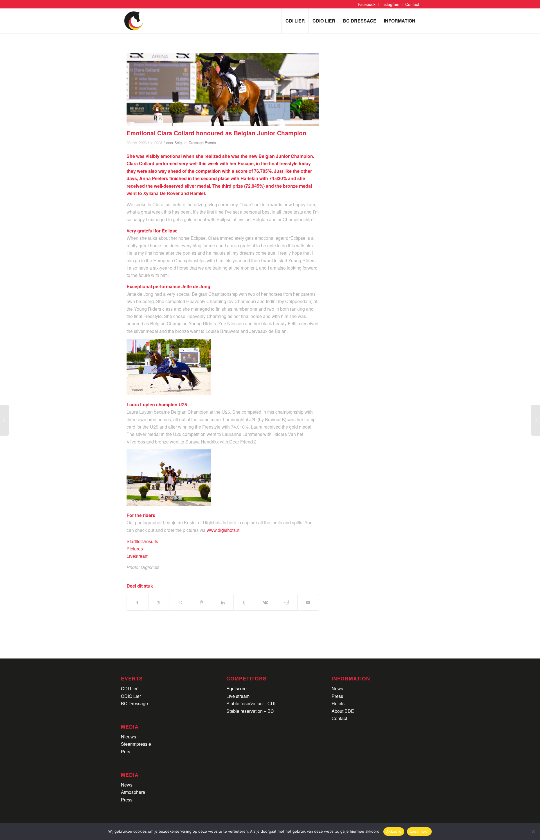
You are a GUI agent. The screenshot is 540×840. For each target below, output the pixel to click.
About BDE (343, 711)
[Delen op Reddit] (286, 602)
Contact (339, 718)
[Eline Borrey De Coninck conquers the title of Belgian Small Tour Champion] (535, 420)
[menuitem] (367, 4)
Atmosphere (133, 792)
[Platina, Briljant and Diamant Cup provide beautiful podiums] (4, 420)
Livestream (137, 556)
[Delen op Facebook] (137, 602)
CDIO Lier (131, 696)
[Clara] (223, 89)
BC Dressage (134, 703)
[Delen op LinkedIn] (222, 602)
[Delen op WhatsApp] (180, 602)
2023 (158, 142)
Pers (125, 751)
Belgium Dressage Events (195, 142)
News (126, 784)
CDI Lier (129, 688)
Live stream (237, 696)
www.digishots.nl (223, 530)
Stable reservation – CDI (250, 703)
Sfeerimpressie (136, 744)
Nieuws (128, 736)
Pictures (135, 548)
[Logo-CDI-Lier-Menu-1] (133, 20)
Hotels (338, 703)
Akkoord (393, 831)
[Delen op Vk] (265, 602)
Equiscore (236, 688)
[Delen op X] (159, 602)
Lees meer (419, 831)
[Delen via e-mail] (308, 602)
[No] (533, 831)
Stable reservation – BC (250, 711)
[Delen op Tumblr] (244, 602)
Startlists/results (142, 541)
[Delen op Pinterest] (201, 602)
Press (126, 799)
